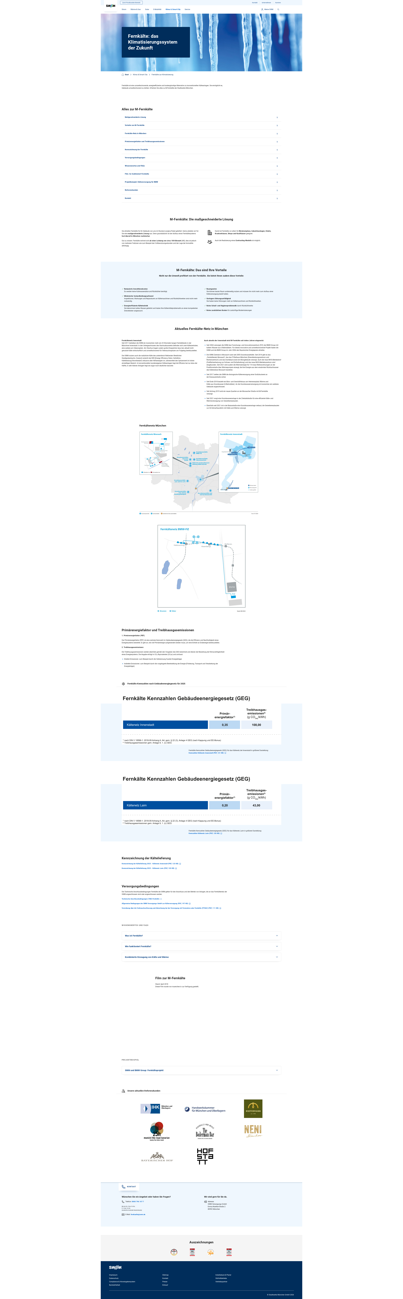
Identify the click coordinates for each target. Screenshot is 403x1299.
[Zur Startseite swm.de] (110, 6)
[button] (278, 9)
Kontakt (255, 2)
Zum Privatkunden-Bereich (131, 2)
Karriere (278, 2)
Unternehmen (266, 2)
